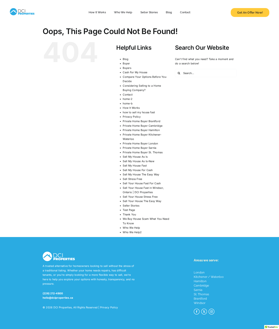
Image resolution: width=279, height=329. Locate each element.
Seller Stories (131, 205)
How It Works (131, 107)
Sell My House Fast (135, 165)
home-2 (127, 99)
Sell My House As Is (135, 156)
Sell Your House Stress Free (140, 196)
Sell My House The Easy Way (141, 174)
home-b (127, 103)
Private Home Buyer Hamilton (141, 130)
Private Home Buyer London (140, 143)
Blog (125, 59)
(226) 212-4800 (53, 293)
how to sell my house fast (139, 112)
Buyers (127, 68)
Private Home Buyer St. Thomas (143, 152)
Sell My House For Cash (138, 170)
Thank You (129, 214)
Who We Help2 (132, 232)
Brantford (200, 298)
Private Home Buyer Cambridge (142, 125)
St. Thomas (201, 294)
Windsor (200, 303)
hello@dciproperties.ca (58, 297)
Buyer (126, 63)
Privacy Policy (131, 116)
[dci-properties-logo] (22, 8)
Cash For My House (135, 72)
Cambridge (201, 285)
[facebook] (197, 311)
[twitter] (204, 311)
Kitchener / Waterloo (209, 276)
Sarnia (198, 290)
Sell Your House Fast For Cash (142, 183)
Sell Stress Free (132, 179)
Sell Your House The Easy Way (142, 201)
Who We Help (131, 227)
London (199, 272)
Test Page (129, 210)
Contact (128, 94)
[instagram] (211, 311)
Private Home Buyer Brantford (141, 121)
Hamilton (200, 281)
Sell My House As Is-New (138, 161)
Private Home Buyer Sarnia (139, 147)
